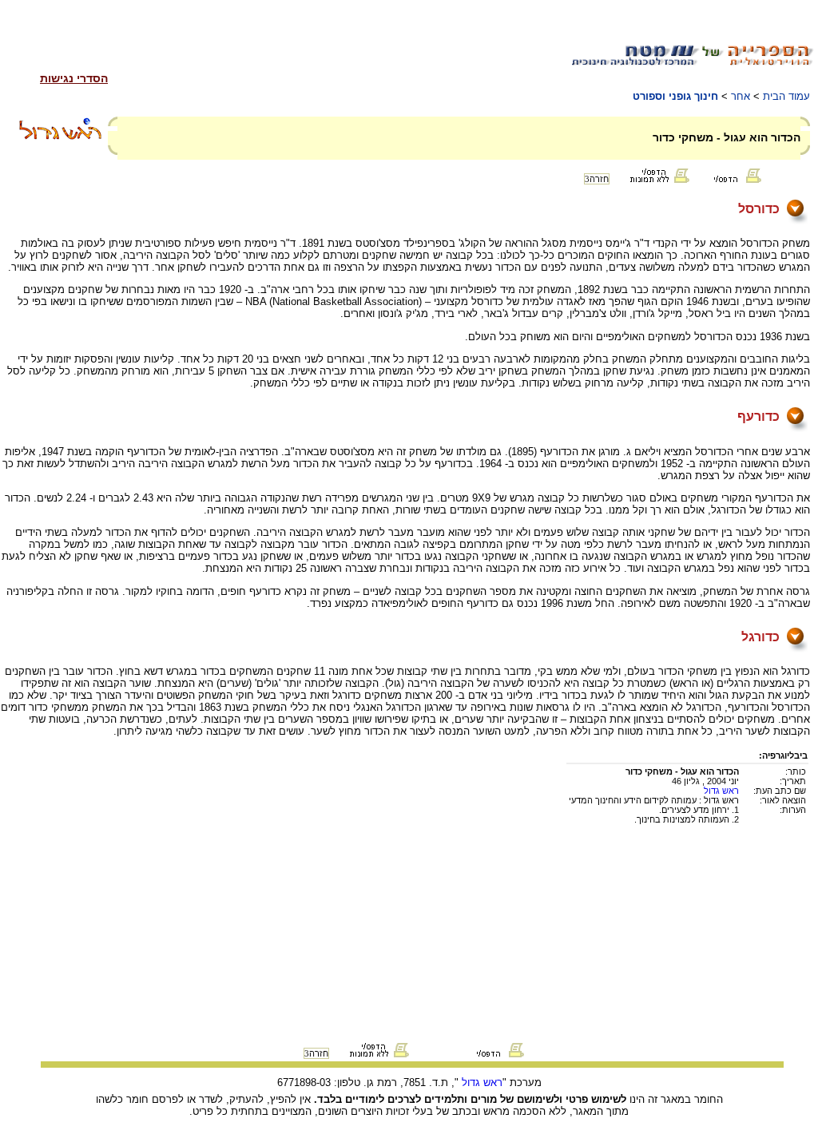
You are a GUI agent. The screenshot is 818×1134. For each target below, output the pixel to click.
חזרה (597, 179)
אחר (740, 96)
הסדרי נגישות (74, 78)
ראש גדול (721, 790)
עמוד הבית (786, 96)
